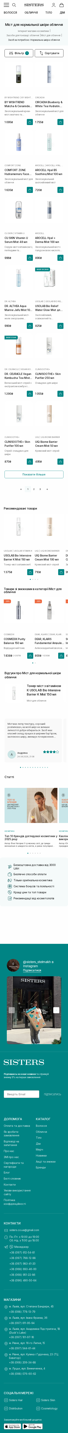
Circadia (39, 97)
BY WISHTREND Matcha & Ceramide (27, 97)
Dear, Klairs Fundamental (57, 634)
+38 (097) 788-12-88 (22, 1258)
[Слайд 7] (35, 767)
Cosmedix (9, 634)
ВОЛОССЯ (10, 12)
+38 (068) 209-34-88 (22, 1362)
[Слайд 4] (27, 767)
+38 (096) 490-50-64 (22, 1280)
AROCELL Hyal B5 (54, 165)
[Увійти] (53, 5)
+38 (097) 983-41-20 (22, 1263)
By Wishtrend (12, 97)
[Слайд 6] (32, 767)
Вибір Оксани (43, 269)
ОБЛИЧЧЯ (31, 12)
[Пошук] (14, 5)
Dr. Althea (10, 301)
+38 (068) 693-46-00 (22, 1269)
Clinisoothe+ (42, 369)
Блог (7, 1172)
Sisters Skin (48, 1400)
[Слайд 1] (20, 767)
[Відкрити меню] (6, 5)
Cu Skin (9, 233)
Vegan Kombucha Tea (27, 369)
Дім (38, 1143)
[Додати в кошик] (30, 122)
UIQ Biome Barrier (50, 437)
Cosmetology (49, 1408)
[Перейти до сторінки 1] (30, 579)
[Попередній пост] (12, 1010)
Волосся (41, 1125)
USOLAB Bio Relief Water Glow (54, 301)
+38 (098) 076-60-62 (22, 1373)
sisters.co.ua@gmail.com (24, 1230)
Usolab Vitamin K (23, 551)
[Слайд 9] (40, 767)
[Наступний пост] (56, 1010)
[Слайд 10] (42, 767)
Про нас (9, 1151)
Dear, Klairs (41, 634)
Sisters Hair (16, 1400)
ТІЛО (48, 12)
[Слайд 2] (22, 767)
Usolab (39, 301)
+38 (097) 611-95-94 (22, 1323)
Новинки (41, 1155)
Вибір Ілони (11, 337)
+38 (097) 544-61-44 (22, 1348)
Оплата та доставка (17, 1125)
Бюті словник (12, 1178)
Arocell (39, 165)
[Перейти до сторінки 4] (37, 579)
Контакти (10, 1184)
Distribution (15, 1408)
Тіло (38, 1137)
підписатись (52, 1094)
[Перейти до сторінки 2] (32, 579)
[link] (61, 5)
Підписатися (32, 970)
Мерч (39, 1149)
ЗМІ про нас (11, 1157)
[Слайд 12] (47, 767)
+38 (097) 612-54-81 (22, 1252)
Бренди (41, 1167)
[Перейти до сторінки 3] (35, 579)
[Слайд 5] (30, 767)
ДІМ (62, 12)
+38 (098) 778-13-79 (22, 1311)
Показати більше (34, 474)
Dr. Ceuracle (12, 369)
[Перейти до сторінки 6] (40, 853)
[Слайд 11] (45, 767)
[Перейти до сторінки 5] (37, 853)
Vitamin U (19, 233)
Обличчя (41, 1131)
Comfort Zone (13, 165)
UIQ (37, 437)
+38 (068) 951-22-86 (22, 1274)
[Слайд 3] (25, 767)
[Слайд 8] (37, 767)
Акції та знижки (46, 1161)
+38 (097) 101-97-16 (21, 1337)
